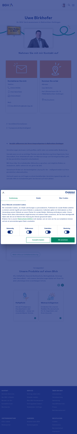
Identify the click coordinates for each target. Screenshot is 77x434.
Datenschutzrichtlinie (25, 219)
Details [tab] (38, 198)
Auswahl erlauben (38, 240)
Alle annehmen (63, 240)
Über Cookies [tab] (63, 198)
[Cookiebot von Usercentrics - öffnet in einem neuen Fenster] (66, 192)
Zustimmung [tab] (13, 198)
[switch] (29, 232)
